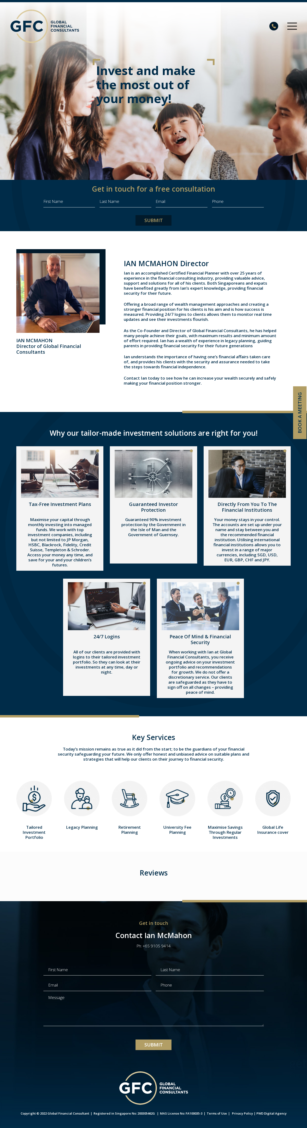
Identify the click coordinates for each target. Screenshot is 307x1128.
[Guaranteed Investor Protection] (153, 474)
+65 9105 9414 (157, 946)
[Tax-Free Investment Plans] (60, 474)
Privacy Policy (242, 1113)
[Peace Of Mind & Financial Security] (200, 606)
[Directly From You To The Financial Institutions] (247, 474)
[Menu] (292, 26)
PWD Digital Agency (271, 1113)
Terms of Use (217, 1113)
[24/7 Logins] (106, 606)
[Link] (44, 26)
